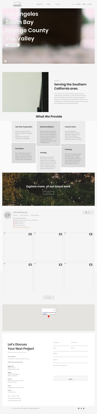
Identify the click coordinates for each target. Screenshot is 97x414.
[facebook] (81, 408)
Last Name (74, 342)
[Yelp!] (84, 408)
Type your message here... (60, 365)
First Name (56, 342)
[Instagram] (79, 408)
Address (55, 353)
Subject (55, 359)
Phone (72, 348)
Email (54, 348)
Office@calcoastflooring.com (16, 387)
